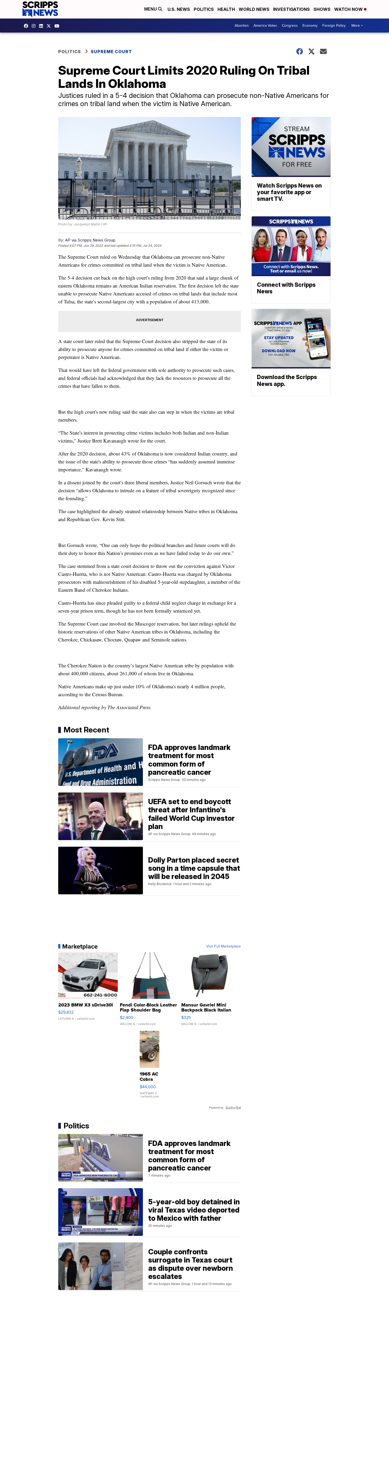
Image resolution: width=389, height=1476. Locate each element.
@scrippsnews (58, 26)
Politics (204, 9)
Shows (322, 9)
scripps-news (42, 26)
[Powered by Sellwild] (233, 1108)
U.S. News (179, 9)
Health (226, 9)
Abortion (242, 25)
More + (357, 25)
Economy (310, 25)
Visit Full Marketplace (223, 946)
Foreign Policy (334, 25)
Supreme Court (111, 51)
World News (254, 9)
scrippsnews (27, 26)
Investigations (291, 9)
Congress (290, 25)
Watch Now (349, 9)
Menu (151, 9)
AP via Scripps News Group (90, 240)
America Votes (265, 25)
